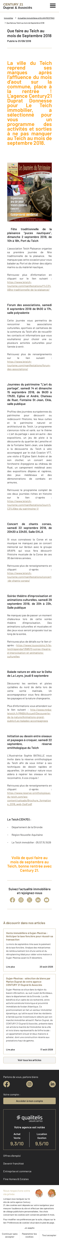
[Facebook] (12, 900)
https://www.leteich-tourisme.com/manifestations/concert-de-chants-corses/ (29, 577)
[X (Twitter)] (29, 900)
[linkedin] (52, 1084)
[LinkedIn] (38, 900)
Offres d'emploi (12, 1155)
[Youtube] (46, 900)
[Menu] (53, 5)
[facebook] (6, 1084)
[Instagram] (21, 900)
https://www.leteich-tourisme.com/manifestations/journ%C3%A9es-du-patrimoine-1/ (29, 505)
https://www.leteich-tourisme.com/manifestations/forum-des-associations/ (28, 365)
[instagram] (29, 1084)
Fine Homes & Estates (16, 1179)
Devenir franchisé (13, 1163)
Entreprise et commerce (17, 1171)
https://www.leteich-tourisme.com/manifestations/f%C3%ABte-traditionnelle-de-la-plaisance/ (29, 286)
